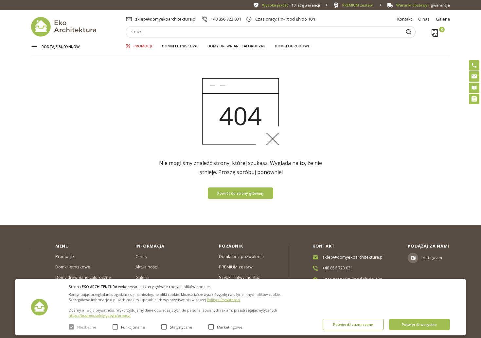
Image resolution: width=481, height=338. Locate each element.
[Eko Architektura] (78, 27)
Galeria (443, 19)
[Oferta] (474, 99)
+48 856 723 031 (226, 19)
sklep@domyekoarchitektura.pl (165, 19)
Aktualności (146, 267)
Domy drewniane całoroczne (236, 45)
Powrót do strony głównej (240, 193)
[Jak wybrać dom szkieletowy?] (474, 88)
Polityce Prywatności (223, 300)
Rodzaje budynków (61, 46)
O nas (424, 19)
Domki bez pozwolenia (241, 256)
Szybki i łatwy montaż (239, 277)
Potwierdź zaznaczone (353, 324)
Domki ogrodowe (292, 45)
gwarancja (423, 5)
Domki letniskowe (180, 45)
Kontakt (404, 19)
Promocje (143, 45)
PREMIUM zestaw (236, 267)
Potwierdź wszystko (419, 324)
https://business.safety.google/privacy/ (100, 315)
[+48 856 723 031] (474, 65)
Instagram (431, 258)
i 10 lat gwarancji (291, 5)
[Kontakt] (474, 76)
